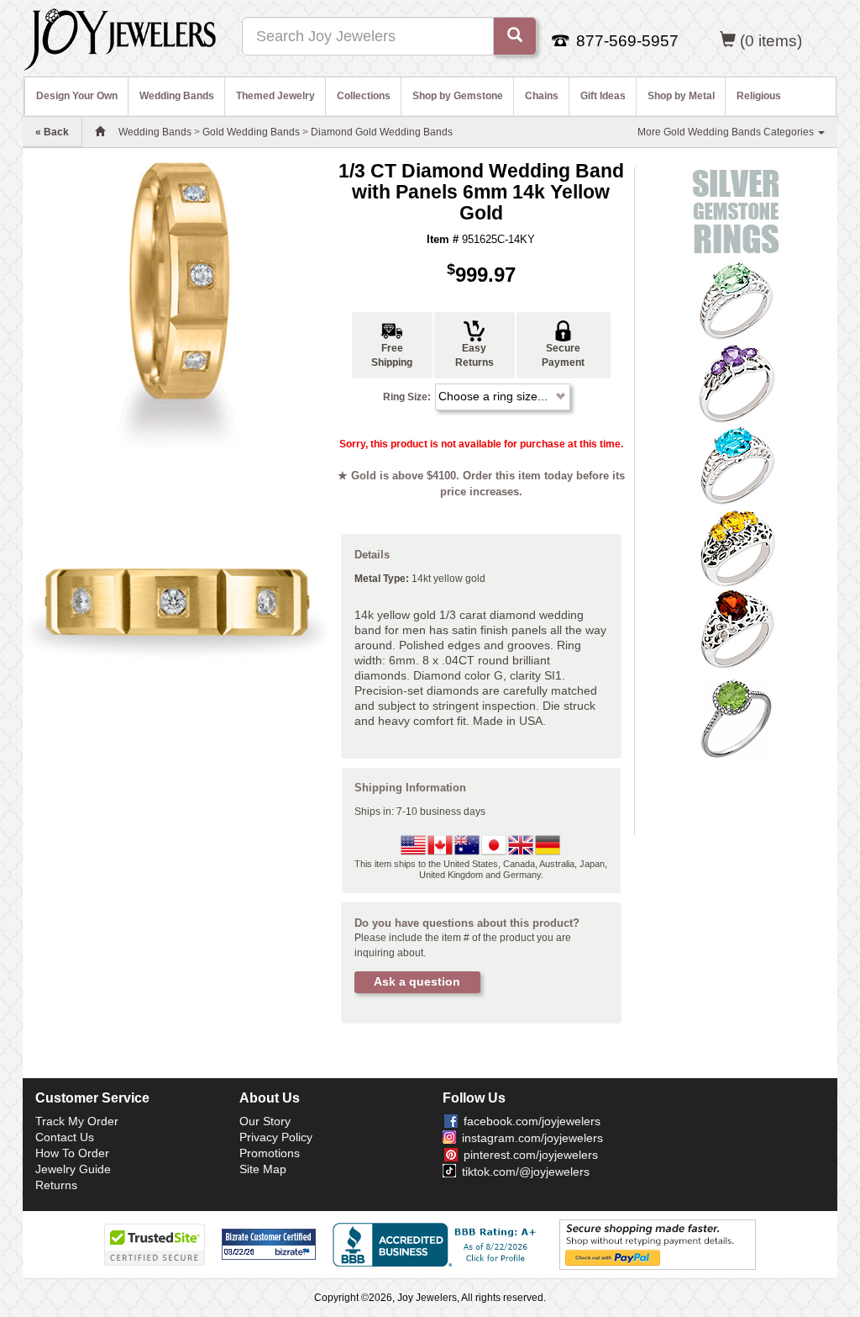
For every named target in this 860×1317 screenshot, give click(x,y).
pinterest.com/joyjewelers (531, 1154)
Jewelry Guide (73, 1169)
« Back (52, 132)
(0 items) (771, 41)
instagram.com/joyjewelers (532, 1138)
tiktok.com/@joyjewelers (526, 1171)
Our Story (265, 1121)
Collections (364, 96)
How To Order (72, 1153)
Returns (56, 1185)
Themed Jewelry (275, 96)
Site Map (262, 1169)
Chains (541, 96)
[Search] (515, 36)
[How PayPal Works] (657, 1244)
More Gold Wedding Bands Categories (726, 132)
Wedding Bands (176, 96)
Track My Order (76, 1121)
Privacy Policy (275, 1137)
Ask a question (417, 981)
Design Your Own (77, 96)
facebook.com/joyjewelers (532, 1121)
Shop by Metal (681, 96)
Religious (759, 96)
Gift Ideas (603, 96)
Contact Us (64, 1137)
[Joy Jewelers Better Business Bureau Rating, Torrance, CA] (438, 1245)
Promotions (269, 1153)
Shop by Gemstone (457, 96)
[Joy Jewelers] (120, 37)
